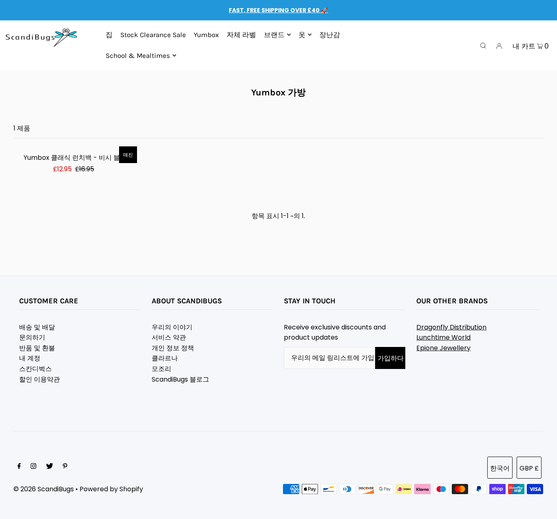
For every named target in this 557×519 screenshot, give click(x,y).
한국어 (500, 468)
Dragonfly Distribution (451, 327)
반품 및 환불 (37, 348)
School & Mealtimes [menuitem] (138, 55)
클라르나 (165, 358)
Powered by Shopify (111, 489)
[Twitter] (49, 467)
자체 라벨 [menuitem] (241, 35)
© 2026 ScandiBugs (43, 489)
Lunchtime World (443, 337)
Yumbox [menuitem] (206, 35)
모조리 (161, 368)
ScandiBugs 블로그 (180, 379)
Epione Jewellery (443, 348)
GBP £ (529, 468)
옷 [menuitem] (301, 35)
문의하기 (32, 337)
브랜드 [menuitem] (274, 35)
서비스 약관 (169, 337)
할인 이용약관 (39, 379)
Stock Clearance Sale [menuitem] (153, 35)
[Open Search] (483, 45)
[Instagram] (33, 467)
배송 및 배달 (37, 327)
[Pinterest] (65, 467)
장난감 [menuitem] (329, 35)
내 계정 (29, 358)
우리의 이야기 (172, 327)
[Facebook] (19, 467)
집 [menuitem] (109, 35)
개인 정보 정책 (173, 348)
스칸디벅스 (35, 368)
